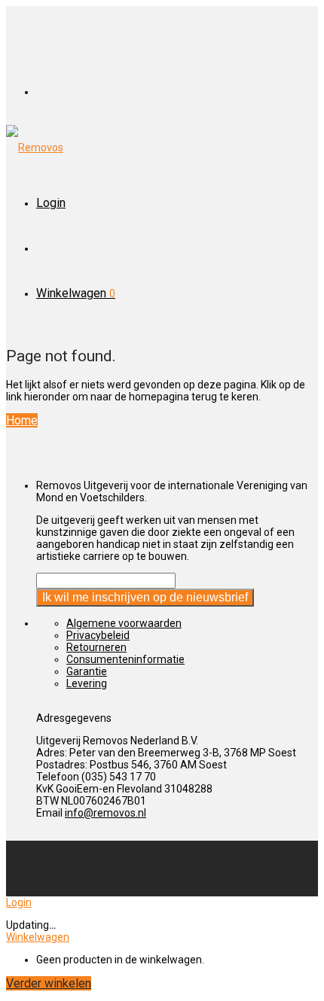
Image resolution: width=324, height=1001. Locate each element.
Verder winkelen (48, 983)
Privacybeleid (98, 635)
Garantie (86, 671)
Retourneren (96, 647)
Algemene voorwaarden (124, 623)
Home (22, 420)
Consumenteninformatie (125, 659)
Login (51, 203)
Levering (86, 683)
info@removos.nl (105, 813)
